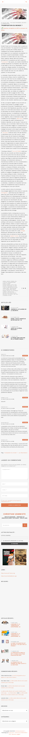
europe (4, 286)
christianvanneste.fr (19, 731)
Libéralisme (6, 288)
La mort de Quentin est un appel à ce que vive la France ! (18, 644)
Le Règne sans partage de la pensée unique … (18, 338)
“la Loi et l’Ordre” (16, 151)
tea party (10, 294)
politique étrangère (15, 22)
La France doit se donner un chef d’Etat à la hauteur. (18, 664)
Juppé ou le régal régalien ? (16, 329)
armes (4, 281)
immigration (10, 287)
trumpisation (5, 61)
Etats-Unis (14, 284)
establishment (6, 284)
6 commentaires (5, 23)
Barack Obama (10, 281)
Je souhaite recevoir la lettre (13, 540)
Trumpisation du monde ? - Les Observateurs (15, 452)
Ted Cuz (16, 294)
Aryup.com (11, 732)
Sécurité (24, 22)
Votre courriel (6, 535)
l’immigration (4, 192)
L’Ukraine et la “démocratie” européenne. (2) (15, 625)
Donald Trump (6, 283)
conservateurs (11, 282)
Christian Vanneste (14, 514)
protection (11, 291)
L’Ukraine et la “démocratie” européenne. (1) (15, 635)
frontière (9, 286)
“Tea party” (5, 132)
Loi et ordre (6, 289)
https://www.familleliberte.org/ (9, 576)
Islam (15, 287)
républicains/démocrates (9, 293)
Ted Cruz (24, 89)
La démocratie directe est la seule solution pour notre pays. (18, 654)
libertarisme (13, 288)
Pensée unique (6, 290)
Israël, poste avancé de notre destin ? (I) (18, 319)
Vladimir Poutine (14, 236)
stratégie (23, 230)
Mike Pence (19, 118)
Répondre (25, 355)
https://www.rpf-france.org (8, 573)
